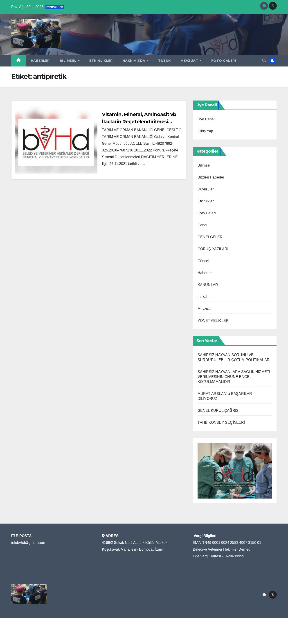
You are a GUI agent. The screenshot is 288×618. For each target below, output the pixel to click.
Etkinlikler (101, 61)
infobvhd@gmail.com (28, 543)
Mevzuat (190, 61)
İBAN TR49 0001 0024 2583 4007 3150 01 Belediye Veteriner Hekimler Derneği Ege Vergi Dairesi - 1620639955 (227, 549)
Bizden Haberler (211, 177)
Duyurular (206, 189)
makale (203, 297)
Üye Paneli (207, 119)
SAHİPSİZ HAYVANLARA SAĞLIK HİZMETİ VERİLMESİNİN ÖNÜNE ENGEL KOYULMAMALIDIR (234, 377)
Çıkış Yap (205, 131)
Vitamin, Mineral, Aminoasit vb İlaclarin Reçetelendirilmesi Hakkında (139, 121)
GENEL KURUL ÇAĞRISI (219, 410)
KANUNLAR (208, 285)
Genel (202, 225)
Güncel (203, 261)
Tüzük (164, 61)
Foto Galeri (223, 61)
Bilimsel (69, 61)
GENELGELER (210, 237)
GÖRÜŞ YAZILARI (213, 249)
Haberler (40, 61)
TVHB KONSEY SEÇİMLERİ (221, 422)
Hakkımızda (134, 61)
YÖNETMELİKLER (213, 321)
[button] (264, 60)
